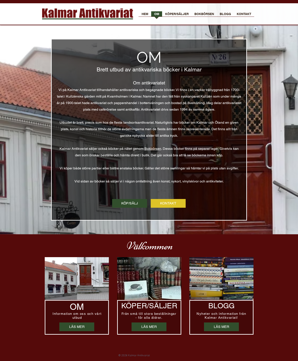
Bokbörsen (152, 149)
